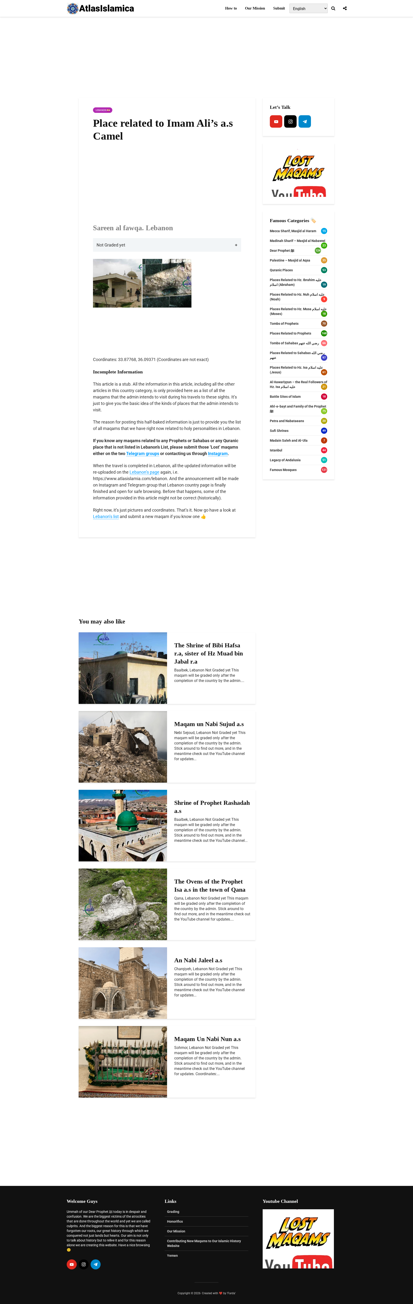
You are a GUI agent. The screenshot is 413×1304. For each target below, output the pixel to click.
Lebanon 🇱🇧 (103, 110)
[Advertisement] (206, 57)
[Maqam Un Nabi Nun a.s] (123, 1061)
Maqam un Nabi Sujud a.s (209, 724)
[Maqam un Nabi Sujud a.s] (123, 746)
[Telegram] (305, 121)
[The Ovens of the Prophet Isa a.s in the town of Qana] (123, 904)
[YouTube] (276, 121)
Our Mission (255, 8)
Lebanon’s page (144, 472)
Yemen (172, 1255)
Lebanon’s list (106, 516)
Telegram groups (142, 453)
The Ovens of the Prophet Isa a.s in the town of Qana (209, 885)
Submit (279, 8)
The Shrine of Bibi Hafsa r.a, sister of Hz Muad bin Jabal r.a (208, 653)
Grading (173, 1212)
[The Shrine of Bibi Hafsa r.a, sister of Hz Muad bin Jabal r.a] (123, 667)
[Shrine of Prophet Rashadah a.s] (123, 825)
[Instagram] (290, 121)
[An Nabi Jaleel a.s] (123, 982)
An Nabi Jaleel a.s (198, 960)
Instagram (218, 453)
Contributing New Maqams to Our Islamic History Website (204, 1243)
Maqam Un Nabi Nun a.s (207, 1039)
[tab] (167, 245)
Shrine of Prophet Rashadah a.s (212, 806)
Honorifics (175, 1221)
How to (231, 8)
